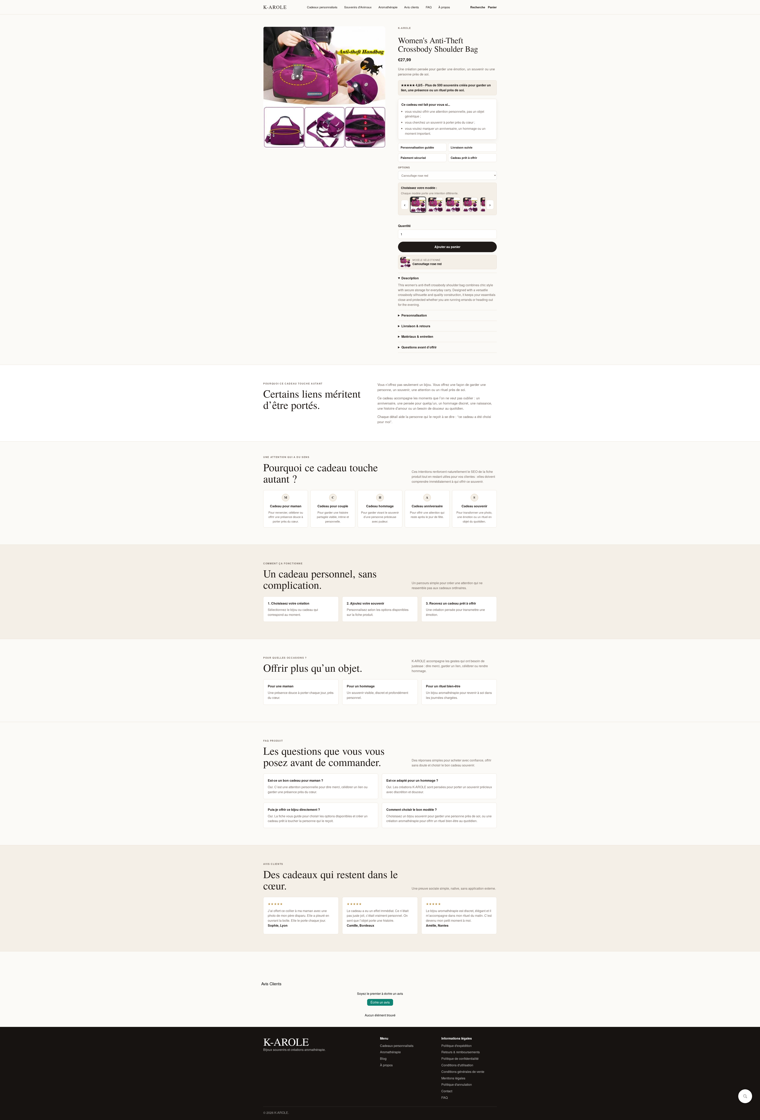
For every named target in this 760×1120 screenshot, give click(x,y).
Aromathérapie (387, 7)
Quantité (404, 225)
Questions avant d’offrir (419, 347)
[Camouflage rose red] (418, 205)
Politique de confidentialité (460, 1058)
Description (410, 278)
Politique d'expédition (456, 1045)
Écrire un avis (380, 1002)
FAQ (429, 7)
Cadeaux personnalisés (322, 7)
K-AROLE (275, 7)
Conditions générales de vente (462, 1071)
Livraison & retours (415, 326)
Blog (383, 1058)
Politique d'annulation (456, 1084)
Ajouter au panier (447, 246)
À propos (444, 7)
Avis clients (411, 7)
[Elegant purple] (452, 204)
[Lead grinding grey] (470, 204)
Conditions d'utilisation (457, 1065)
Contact (446, 1091)
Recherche (477, 7)
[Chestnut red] (435, 204)
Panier (492, 7)
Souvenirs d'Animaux (358, 7)
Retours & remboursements (460, 1052)
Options (404, 167)
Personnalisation (414, 315)
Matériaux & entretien (417, 336)
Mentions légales (453, 1078)
